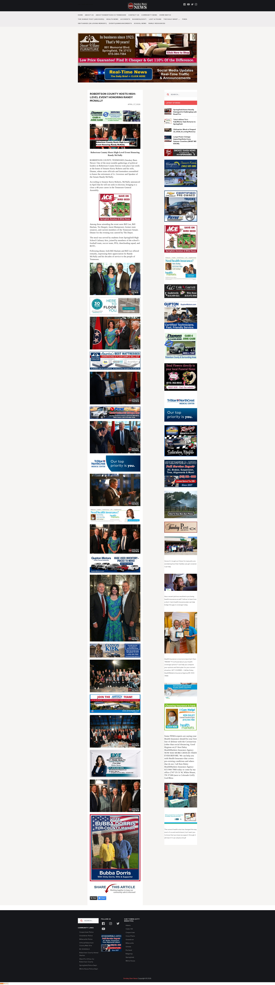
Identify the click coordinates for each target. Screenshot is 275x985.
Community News (149, 15)
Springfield (130, 962)
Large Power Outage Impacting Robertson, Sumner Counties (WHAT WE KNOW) (184, 144)
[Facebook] (184, 4)
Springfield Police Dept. (88, 970)
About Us (89, 15)
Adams (128, 930)
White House (130, 965)
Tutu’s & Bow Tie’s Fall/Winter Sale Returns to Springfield (184, 126)
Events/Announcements (120, 23)
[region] (180, 157)
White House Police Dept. (88, 973)
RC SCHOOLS (84, 954)
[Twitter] (192, 4)
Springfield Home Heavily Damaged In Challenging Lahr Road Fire (185, 116)
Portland (129, 955)
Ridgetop (129, 958)
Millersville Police (85, 944)
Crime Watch (165, 15)
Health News (112, 19)
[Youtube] (188, 4)
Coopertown (130, 937)
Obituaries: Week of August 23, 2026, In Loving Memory (184, 135)
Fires (184, 19)
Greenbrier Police (86, 940)
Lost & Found (155, 19)
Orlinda (128, 951)
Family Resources (156, 23)
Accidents (125, 19)
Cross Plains (130, 941)
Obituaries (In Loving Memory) (92, 23)
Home (80, 15)
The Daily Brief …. (171, 19)
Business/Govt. (139, 19)
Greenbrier (130, 944)
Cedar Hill (129, 933)
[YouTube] (103, 933)
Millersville (130, 948)
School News (140, 23)
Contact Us (133, 15)
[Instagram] (196, 4)
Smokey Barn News (130, 983)
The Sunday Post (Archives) (91, 19)
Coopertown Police (86, 937)
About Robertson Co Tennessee (111, 15)
